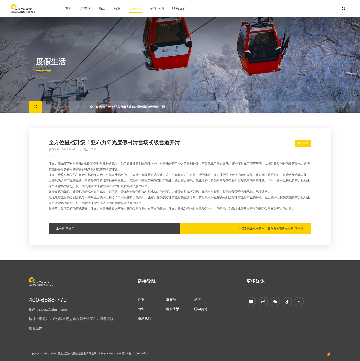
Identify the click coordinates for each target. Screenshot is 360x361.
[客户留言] (251, 301)
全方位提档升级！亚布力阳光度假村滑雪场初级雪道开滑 (127, 107)
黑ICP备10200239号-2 (135, 353)
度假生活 (135, 8)
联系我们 (179, 8)
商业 (117, 8)
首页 (68, 8)
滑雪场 (85, 8)
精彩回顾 (80, 107)
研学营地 (157, 8)
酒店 (102, 8)
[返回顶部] (299, 301)
